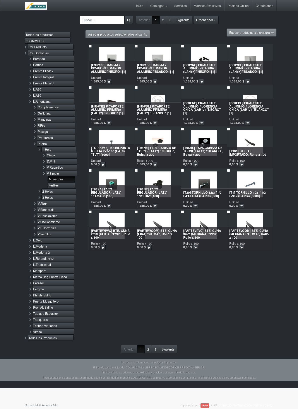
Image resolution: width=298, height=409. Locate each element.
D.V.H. (51, 161)
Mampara (39, 271)
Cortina (38, 65)
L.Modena (40, 246)
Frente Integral (43, 77)
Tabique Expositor (45, 313)
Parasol (38, 283)
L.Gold (37, 240)
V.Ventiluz (44, 234)
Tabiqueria (40, 319)
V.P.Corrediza (47, 228)
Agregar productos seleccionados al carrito (117, 34)
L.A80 (37, 95)
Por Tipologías (39, 53)
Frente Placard (43, 83)
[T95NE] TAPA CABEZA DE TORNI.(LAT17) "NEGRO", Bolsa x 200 (156, 151)
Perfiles (53, 185)
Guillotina (44, 113)
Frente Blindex (43, 71)
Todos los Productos (43, 338)
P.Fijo (41, 125)
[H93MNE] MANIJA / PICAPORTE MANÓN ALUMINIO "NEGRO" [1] (108, 68)
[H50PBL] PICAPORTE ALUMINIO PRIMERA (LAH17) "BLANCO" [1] (154, 109)
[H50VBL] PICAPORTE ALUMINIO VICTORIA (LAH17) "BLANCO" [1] (246, 68)
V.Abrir (42, 203)
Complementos (48, 107)
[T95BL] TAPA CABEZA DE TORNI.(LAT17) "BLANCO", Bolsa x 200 (203, 151)
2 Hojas (47, 191)
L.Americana (42, 101)
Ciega (51, 155)
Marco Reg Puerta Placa (50, 277)
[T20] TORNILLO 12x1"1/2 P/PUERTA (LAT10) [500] (202, 194)
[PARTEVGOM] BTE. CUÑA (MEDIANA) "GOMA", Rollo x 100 (249, 234)
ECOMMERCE (36, 41)
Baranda (39, 58)
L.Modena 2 (41, 252)
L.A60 (37, 89)
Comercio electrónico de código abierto (245, 405)
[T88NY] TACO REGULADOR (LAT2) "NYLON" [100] (152, 192)
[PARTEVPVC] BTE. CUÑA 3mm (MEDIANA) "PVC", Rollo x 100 (202, 234)
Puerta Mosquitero (46, 301)
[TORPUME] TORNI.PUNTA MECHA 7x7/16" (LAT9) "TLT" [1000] (110, 151)
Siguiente (183, 20)
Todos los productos (39, 35)
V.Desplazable (47, 216)
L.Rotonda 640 (43, 258)
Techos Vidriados (45, 325)
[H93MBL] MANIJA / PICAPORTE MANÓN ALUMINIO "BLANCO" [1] (155, 68)
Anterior (144, 20)
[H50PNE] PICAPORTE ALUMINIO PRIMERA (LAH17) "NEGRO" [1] (107, 109)
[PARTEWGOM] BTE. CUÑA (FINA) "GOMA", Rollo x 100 (157, 234)
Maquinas (44, 119)
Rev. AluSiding (43, 307)
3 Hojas (47, 197)
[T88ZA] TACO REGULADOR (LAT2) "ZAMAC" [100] (106, 192)
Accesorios (55, 179)
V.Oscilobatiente (49, 222)
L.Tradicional (42, 264)
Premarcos (45, 137)
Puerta (42, 144)
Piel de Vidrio (42, 295)
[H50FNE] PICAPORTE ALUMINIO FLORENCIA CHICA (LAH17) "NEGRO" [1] (202, 108)
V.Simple (53, 173)
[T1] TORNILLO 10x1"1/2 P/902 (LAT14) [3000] (247, 194)
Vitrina (37, 332)
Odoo (205, 405)
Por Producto (38, 47)
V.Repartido (55, 167)
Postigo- (43, 131)
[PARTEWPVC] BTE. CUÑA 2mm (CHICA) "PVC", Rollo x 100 (110, 234)
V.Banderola (46, 209)
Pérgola (38, 289)
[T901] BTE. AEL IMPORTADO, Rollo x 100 (247, 152)
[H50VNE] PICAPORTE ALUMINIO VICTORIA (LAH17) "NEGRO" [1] (199, 68)
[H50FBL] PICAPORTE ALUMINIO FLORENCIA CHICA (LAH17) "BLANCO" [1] (249, 108)
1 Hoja (46, 149)
